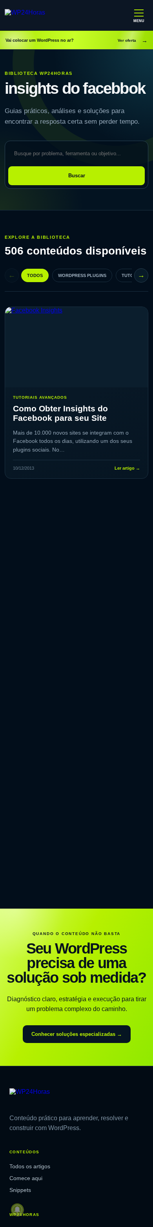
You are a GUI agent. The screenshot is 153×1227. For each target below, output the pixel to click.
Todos (35, 275)
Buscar (76, 175)
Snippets (20, 1190)
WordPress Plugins (82, 275)
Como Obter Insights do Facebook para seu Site (60, 413)
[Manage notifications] (17, 1209)
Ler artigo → (127, 468)
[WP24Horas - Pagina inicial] (39, 15)
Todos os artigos (29, 1166)
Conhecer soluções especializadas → (76, 1034)
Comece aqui (25, 1178)
